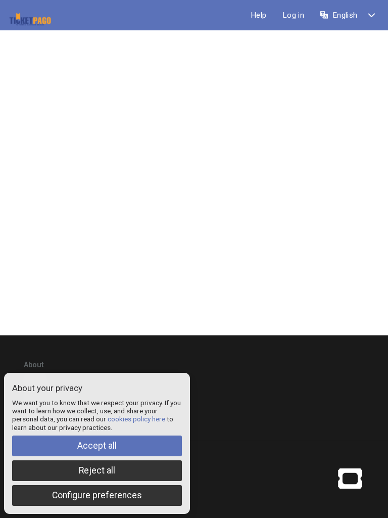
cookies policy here (136, 419)
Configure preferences (97, 495)
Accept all (97, 446)
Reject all (97, 470)
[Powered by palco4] (350, 478)
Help (258, 15)
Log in (293, 15)
